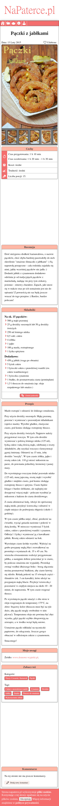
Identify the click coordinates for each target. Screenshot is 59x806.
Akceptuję (25, 798)
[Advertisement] (29, 211)
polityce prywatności (27, 802)
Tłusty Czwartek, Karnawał (16, 678)
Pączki (32, 678)
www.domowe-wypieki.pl (25, 657)
